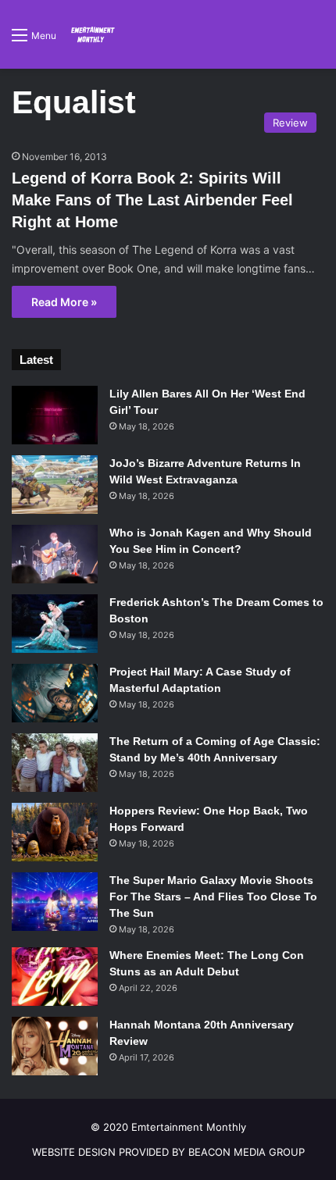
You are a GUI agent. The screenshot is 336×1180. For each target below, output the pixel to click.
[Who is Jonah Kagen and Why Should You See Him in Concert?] (55, 554)
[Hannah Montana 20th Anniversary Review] (55, 1046)
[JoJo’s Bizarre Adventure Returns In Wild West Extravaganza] (55, 484)
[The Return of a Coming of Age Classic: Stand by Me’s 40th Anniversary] (55, 762)
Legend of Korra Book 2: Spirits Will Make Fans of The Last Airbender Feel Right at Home (152, 199)
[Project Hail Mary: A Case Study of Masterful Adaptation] (55, 693)
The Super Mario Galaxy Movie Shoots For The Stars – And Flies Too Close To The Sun (213, 896)
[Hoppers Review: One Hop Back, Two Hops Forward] (55, 832)
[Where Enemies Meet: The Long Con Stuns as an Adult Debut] (55, 976)
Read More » (64, 301)
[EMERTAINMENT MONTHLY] (91, 34)
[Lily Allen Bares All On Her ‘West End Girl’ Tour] (55, 415)
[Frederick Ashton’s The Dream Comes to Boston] (55, 623)
